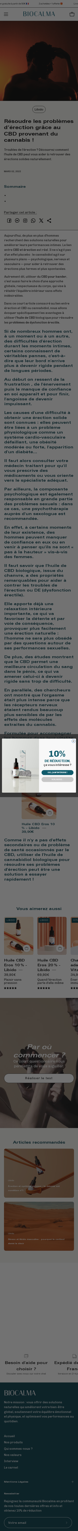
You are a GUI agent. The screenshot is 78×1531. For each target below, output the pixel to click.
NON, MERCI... (57, 779)
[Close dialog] (73, 741)
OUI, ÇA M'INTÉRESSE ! (57, 772)
